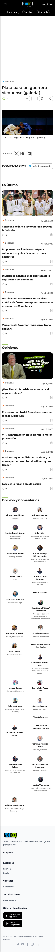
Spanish (7, 869)
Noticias (28, 12)
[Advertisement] (27, 44)
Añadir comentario (42, 166)
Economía (43, 12)
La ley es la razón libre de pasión (21, 483)
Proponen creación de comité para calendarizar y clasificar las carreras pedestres (24, 253)
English (6, 873)
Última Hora (11, 12)
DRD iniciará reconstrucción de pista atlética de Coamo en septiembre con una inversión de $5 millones (27, 302)
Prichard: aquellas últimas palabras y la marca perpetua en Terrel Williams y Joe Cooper (26, 461)
